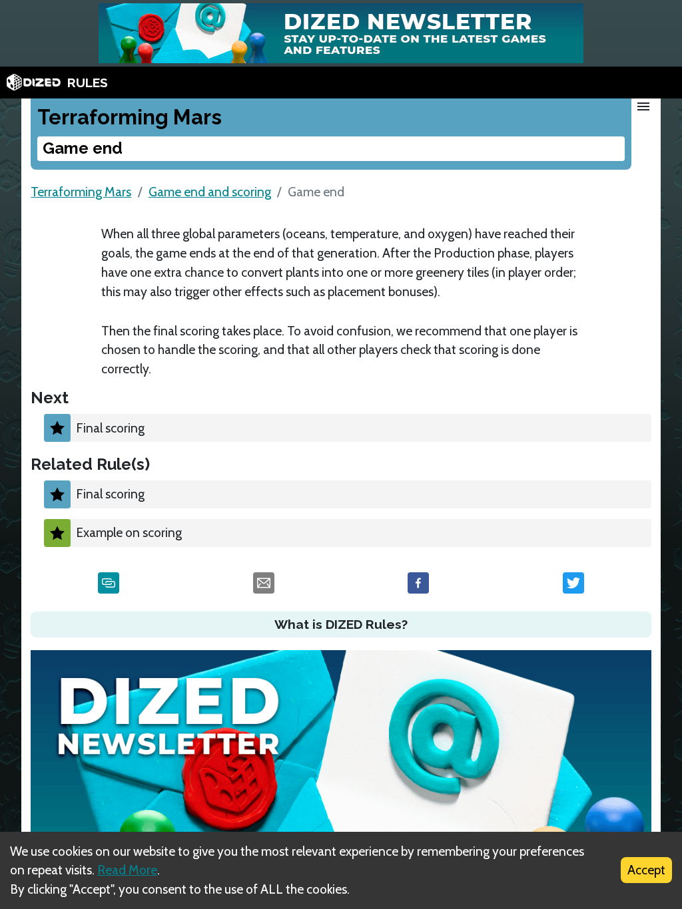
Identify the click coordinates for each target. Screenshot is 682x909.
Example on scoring (129, 532)
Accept (646, 870)
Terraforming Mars (81, 192)
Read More (127, 870)
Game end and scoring (210, 192)
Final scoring (110, 428)
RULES (87, 82)
